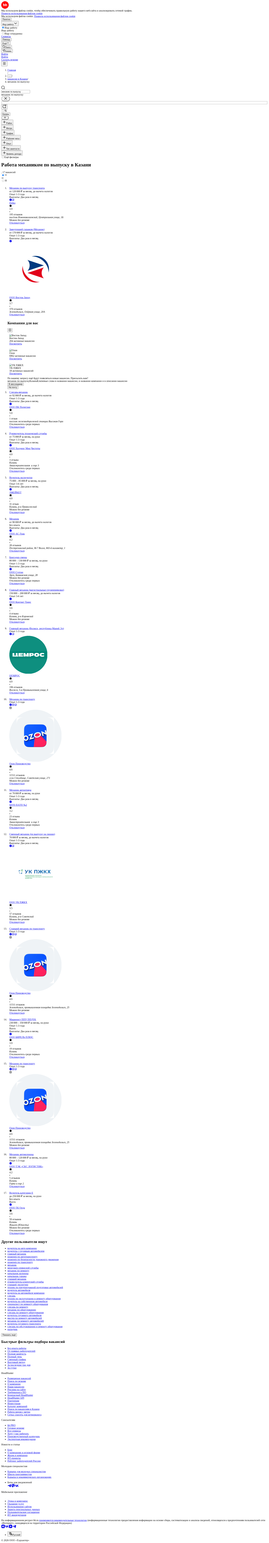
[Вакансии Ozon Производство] (137, 736)
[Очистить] (5, 98)
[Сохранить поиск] (4, 106)
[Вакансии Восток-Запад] (137, 269)
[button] (4, 54)
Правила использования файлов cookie (54, 16)
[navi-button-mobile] (4, 63)
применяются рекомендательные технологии (63, 1520)
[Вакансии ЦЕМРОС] (137, 655)
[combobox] (15, 91)
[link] (6, 47)
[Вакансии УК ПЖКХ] (137, 874)
